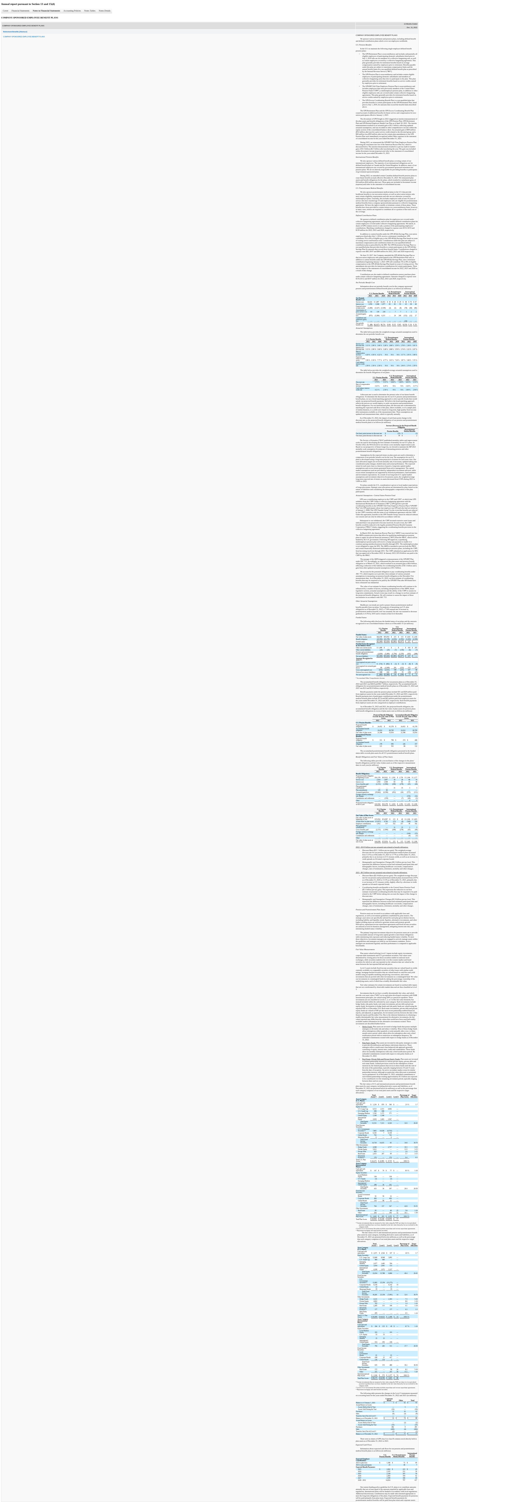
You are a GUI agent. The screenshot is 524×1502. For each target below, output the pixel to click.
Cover (5, 11)
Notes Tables (89, 11)
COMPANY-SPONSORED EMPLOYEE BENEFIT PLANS (24, 37)
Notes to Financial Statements (46, 11)
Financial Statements (20, 11)
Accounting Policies (72, 11)
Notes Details (104, 11)
